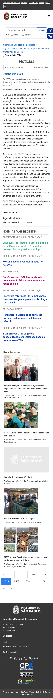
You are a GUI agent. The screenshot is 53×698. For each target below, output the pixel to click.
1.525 (43, 574)
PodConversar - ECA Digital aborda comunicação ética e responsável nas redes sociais (24, 280)
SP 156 (48, 3)
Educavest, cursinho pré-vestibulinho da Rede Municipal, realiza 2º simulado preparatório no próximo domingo (25, 246)
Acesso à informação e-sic (11, 3)
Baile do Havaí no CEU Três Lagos (19, 518)
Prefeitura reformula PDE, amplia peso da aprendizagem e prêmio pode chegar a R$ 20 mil (25, 299)
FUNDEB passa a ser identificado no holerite (23, 263)
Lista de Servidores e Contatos (17, 647)
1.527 (16, 581)
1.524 (32, 574)
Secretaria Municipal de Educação (19, 45)
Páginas (17, 35)
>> (4, 588)
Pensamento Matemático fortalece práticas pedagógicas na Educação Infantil (22, 318)
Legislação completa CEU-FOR (18, 477)
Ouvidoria (24, 3)
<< (11, 574)
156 (5, 642)
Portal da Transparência (36, 3)
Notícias (28, 35)
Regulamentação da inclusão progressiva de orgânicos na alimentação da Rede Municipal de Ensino (25, 388)
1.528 (27, 581)
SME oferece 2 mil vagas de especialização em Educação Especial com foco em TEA (24, 337)
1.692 (44, 581)
